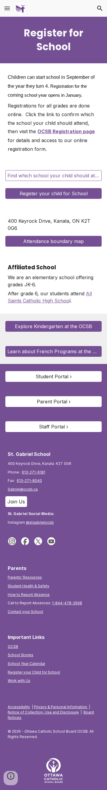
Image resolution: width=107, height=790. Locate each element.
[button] (7, 8)
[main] (53, 40)
